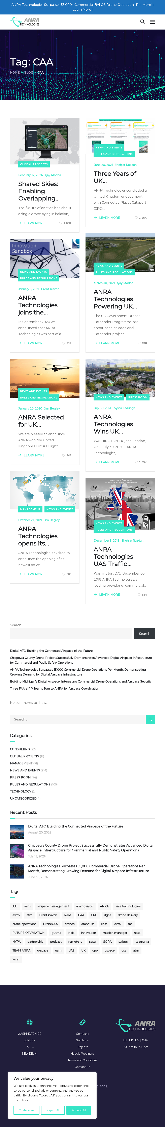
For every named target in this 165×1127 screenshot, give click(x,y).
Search (15, 625)
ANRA (104, 906)
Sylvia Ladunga (124, 408)
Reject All (53, 1110)
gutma (56, 933)
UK (83, 950)
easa (104, 924)
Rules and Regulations (114, 153)
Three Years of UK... (115, 177)
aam (27, 906)
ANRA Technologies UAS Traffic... (113, 557)
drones (69, 924)
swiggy (124, 941)
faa (130, 924)
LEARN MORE (33, 223)
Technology (20, 791)
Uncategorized (23, 798)
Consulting (20, 749)
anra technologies (128, 906)
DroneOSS (50, 924)
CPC (94, 915)
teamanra (142, 941)
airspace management (53, 906)
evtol (117, 924)
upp (95, 950)
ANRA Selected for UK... (41, 421)
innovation (88, 933)
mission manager (115, 933)
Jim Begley (52, 408)
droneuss (87, 924)
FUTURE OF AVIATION (28, 933)
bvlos (67, 915)
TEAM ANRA (21, 950)
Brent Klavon (50, 289)
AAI (15, 906)
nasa (137, 933)
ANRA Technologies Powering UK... (115, 299)
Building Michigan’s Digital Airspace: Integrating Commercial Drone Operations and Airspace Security (81, 681)
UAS (71, 950)
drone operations (24, 924)
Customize (26, 1110)
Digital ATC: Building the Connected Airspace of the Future (51, 651)
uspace (110, 950)
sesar (92, 941)
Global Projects (34, 164)
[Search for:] (82, 719)
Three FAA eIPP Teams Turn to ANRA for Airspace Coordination (54, 688)
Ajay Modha (52, 175)
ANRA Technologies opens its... (38, 536)
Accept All (79, 1110)
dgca (107, 915)
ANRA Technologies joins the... (38, 305)
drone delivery (128, 915)
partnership (35, 941)
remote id (75, 941)
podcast (56, 941)
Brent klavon (48, 915)
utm (136, 950)
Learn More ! (83, 9)
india (71, 933)
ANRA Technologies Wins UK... (113, 424)
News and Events (109, 147)
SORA (107, 941)
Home (15, 72)
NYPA (16, 941)
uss (124, 950)
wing (15, 959)
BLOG (28, 72)
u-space (42, 950)
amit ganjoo (84, 906)
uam (58, 950)
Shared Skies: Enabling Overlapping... (39, 191)
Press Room (137, 397)
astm (16, 915)
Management (30, 509)
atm (29, 915)
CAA (81, 915)
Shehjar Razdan (126, 165)
